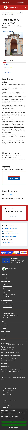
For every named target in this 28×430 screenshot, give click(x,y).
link (1, 419)
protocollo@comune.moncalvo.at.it (12, 355)
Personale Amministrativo (9, 294)
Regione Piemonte (6, 2)
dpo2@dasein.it (6, 366)
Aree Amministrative (7, 286)
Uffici (4, 288)
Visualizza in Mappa (14, 178)
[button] (14, 428)
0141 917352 (10, 195)
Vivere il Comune (10, 13)
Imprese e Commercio (8, 305)
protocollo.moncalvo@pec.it (9, 359)
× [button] (26, 410)
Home (3, 13)
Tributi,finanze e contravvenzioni (10, 315)
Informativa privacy (7, 405)
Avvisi (4, 328)
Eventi (4, 336)
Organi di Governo (7, 284)
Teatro (21, 13)
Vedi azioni (11, 31)
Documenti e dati (7, 296)
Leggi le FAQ (5, 392)
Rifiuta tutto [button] (14, 424)
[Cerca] (25, 7)
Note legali (5, 407)
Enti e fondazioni (6, 290)
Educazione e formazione (8, 313)
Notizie (4, 324)
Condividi (5, 31)
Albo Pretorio (6, 403)
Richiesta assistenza (7, 394)
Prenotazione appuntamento (9, 388)
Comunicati (5, 326)
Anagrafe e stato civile (8, 303)
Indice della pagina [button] (8, 60)
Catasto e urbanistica (7, 307)
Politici (4, 292)
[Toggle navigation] (2, 7)
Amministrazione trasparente (9, 401)
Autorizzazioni (6, 317)
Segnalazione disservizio (8, 390)
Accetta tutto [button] (14, 421)
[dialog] (14, 419)
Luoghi (16, 13)
